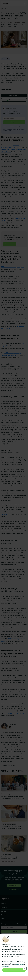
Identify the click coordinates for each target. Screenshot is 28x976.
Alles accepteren (14, 969)
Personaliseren (14, 973)
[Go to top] (25, 968)
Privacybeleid (19, 964)
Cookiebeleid (5, 966)
